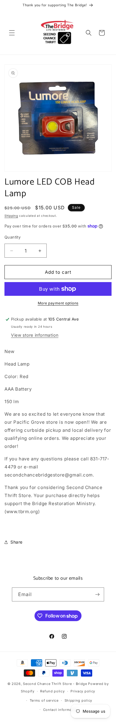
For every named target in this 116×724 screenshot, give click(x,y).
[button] (11, 32)
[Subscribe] (97, 594)
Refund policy (52, 691)
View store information (34, 335)
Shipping (11, 215)
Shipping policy (79, 700)
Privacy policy (82, 691)
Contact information (61, 710)
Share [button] (16, 541)
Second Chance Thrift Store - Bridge (55, 684)
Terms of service (44, 700)
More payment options (58, 303)
